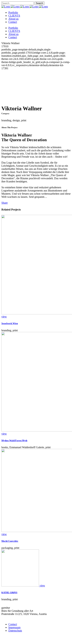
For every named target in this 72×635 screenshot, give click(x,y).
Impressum (14, 627)
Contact (12, 624)
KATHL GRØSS (9, 592)
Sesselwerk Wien (9, 323)
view (4, 316)
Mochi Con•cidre (9, 541)
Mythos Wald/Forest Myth (14, 440)
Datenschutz (15, 630)
